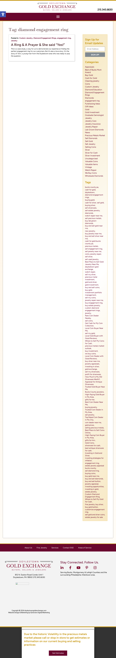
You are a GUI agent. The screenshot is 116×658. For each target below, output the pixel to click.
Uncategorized (91, 158)
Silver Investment (92, 155)
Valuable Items (91, 164)
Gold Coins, (89, 443)
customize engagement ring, (95, 510)
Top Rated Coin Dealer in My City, (94, 418)
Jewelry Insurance (92, 124)
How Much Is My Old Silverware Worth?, (93, 378)
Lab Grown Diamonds (94, 129)
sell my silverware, (92, 372)
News (87, 132)
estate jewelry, (91, 492)
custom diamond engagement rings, (92, 309)
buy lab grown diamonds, (90, 222)
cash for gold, (90, 190)
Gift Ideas (89, 106)
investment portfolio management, (93, 293)
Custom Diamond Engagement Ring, (92, 495)
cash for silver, (91, 203)
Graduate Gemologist (94, 115)
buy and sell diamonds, (94, 479)
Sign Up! (95, 55)
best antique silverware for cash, (94, 449)
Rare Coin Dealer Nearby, (92, 317)
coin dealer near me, (93, 422)
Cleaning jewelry (92, 81)
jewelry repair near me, (94, 300)
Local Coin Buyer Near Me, (94, 329)
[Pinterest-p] (86, 567)
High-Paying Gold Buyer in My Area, (94, 395)
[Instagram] (95, 567)
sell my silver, (90, 274)
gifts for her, (90, 400)
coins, (87, 254)
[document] (58, 642)
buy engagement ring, (94, 303)
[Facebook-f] (70, 567)
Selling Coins (90, 147)
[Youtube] (78, 567)
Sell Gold (89, 141)
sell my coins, (90, 298)
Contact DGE (68, 548)
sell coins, (89, 321)
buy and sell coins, (92, 287)
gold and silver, (91, 282)
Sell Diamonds (91, 138)
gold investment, (92, 285)
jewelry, (88, 313)
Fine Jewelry (42, 548)
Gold (87, 109)
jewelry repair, (96, 254)
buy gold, (88, 290)
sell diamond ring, (92, 471)
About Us (28, 548)
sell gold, (100, 203)
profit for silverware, (93, 374)
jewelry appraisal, (92, 484)
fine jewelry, (90, 504)
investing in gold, (92, 489)
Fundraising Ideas (92, 104)
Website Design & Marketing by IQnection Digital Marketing (29, 612)
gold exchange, (91, 369)
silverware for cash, (93, 445)
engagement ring (64, 38)
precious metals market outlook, (94, 347)
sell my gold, (90, 333)
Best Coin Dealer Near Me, (94, 403)
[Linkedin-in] (62, 567)
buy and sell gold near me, (94, 227)
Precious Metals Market (95, 135)
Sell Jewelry (90, 144)
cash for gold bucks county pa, (93, 242)
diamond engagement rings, (94, 196)
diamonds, (89, 213)
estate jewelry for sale (94, 517)
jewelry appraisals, (92, 364)
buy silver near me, (92, 361)
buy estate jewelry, (92, 305)
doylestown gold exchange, (91, 268)
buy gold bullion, (91, 507)
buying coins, (90, 473)
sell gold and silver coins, (95, 515)
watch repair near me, (94, 216)
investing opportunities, (94, 486)
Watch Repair (91, 170)
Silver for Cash (91, 153)
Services (54, 548)
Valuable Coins (91, 161)
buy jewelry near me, (93, 234)
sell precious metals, (93, 218)
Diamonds (89, 98)
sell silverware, (91, 208)
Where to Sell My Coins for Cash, (94, 342)
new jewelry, (90, 231)
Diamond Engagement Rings (45, 38)
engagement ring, (92, 463)
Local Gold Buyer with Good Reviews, (94, 337)
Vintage (88, 167)
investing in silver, (92, 366)
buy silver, (99, 504)
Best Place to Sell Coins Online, (94, 431)
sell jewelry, (90, 415)
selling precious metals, (94, 428)
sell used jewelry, (92, 259)
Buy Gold (89, 75)
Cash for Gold (91, 78)
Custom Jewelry (26, 38)
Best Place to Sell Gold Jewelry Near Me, (94, 263)
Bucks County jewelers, (94, 392)
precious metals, (91, 246)
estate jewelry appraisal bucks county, (94, 467)
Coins (87, 84)
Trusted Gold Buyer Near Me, (95, 388)
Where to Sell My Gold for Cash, (94, 500)
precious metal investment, (91, 278)
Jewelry (14, 41)
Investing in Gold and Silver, (93, 454)
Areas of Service (84, 548)
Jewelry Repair (91, 127)
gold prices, (89, 425)
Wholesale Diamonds (94, 176)
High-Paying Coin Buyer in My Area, (94, 436)
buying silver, (90, 205)
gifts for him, (90, 440)
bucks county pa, (92, 187)
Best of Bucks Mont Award (93, 71)
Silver (87, 150)
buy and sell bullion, (93, 481)
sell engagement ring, (94, 249)
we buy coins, (90, 354)
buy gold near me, (92, 476)
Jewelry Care (90, 121)
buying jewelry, (91, 407)
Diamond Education (93, 89)
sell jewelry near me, (93, 251)
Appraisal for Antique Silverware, (93, 383)
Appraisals (89, 67)
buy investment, (91, 351)
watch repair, (90, 272)
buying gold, (90, 200)
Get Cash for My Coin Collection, (94, 324)
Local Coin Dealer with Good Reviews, (94, 357)
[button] (3, 14)
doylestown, (90, 192)
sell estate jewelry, (92, 210)
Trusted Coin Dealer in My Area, (94, 411)
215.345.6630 (105, 9)
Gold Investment (92, 112)
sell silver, (89, 257)
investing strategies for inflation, (94, 459)
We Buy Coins (91, 173)
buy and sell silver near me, (94, 237)
